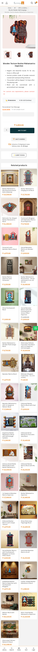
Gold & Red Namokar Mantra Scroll (27, 551)
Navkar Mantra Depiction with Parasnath (7, 278)
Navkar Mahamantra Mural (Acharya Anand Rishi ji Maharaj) (9, 190)
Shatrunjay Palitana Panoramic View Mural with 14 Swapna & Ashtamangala (28, 345)
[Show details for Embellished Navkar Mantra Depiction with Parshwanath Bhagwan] (10, 570)
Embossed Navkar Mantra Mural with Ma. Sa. (28, 465)
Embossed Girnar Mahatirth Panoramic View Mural (27, 434)
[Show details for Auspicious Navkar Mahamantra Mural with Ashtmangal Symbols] (10, 422)
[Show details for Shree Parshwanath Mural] (10, 297)
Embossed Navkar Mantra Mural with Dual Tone (28, 405)
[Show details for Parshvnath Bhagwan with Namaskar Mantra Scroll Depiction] (28, 207)
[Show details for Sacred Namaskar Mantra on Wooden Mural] (28, 236)
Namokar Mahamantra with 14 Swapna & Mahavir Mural (9, 405)
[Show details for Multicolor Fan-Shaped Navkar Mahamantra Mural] (10, 207)
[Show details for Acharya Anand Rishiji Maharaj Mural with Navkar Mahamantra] (10, 453)
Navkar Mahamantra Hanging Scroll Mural (27, 189)
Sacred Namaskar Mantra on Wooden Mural (27, 249)
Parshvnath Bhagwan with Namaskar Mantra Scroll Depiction (28, 219)
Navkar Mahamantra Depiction (27, 494)
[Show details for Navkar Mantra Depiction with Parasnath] (10, 266)
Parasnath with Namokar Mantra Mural (9, 248)
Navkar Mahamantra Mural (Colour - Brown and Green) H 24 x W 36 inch (28, 279)
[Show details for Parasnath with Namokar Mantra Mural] (10, 236)
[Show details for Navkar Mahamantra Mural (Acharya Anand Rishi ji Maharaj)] (10, 177)
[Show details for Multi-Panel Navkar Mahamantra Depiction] (28, 601)
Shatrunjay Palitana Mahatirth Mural (8, 641)
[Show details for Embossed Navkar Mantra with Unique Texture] (10, 510)
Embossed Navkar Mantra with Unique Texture (8, 522)
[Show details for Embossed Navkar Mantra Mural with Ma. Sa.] (28, 453)
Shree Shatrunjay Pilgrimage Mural (26, 522)
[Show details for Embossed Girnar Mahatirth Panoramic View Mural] (28, 422)
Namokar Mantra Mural (9, 374)
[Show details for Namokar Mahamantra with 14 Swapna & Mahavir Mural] (10, 392)
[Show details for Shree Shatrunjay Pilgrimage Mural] (28, 510)
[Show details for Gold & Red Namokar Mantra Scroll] (28, 539)
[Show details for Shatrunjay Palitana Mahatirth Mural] (10, 629)
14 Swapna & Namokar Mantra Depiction (9, 494)
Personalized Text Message (11, 107)
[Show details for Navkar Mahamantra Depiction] (28, 482)
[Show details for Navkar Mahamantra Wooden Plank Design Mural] (10, 332)
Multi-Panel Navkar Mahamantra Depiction (28, 613)
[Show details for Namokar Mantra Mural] (10, 363)
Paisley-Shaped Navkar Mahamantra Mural (28, 582)
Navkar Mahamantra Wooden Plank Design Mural (9, 344)
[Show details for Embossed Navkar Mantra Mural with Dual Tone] (28, 392)
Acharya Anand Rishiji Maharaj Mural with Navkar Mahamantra (9, 465)
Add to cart (22, 130)
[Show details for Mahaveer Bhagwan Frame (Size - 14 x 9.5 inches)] (28, 363)
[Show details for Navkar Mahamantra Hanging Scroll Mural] (28, 177)
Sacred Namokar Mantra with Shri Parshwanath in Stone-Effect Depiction (26, 311)
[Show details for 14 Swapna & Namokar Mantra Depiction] (10, 482)
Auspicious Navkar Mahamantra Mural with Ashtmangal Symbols (8, 435)
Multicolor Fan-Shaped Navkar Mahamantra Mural (9, 219)
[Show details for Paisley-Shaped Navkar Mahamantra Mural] (28, 570)
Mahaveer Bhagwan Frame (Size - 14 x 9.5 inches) (28, 375)
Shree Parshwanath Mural (8, 309)
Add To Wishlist (20, 139)
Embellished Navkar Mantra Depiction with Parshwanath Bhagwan (9, 584)
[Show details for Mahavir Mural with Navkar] (10, 601)
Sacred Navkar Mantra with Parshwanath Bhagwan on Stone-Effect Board (9, 553)
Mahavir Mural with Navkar (8, 613)
